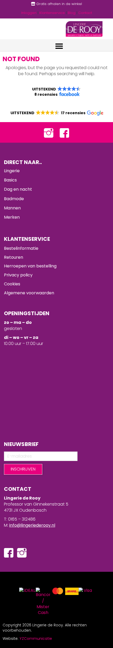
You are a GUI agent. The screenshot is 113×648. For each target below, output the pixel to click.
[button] (56, 92)
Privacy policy (18, 275)
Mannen (12, 208)
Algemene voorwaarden (29, 293)
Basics (10, 180)
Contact (85, 12)
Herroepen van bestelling (30, 266)
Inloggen (29, 12)
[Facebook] (64, 132)
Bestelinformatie (21, 248)
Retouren (13, 257)
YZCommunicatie (35, 638)
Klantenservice (52, 12)
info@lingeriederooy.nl (32, 525)
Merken (12, 217)
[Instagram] (48, 132)
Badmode (14, 199)
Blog (71, 12)
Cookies (12, 284)
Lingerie (12, 171)
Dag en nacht (18, 189)
